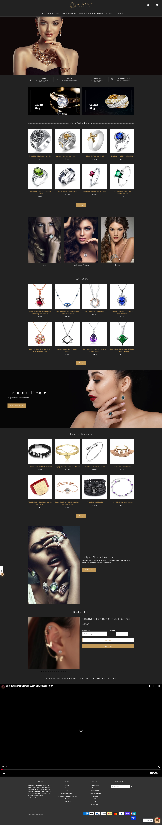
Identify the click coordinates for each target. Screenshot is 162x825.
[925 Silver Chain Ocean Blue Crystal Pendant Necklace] (122, 296)
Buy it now (108, 646)
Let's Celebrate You (121, 50)
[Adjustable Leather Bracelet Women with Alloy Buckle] (40, 487)
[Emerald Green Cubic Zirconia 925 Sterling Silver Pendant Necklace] (122, 334)
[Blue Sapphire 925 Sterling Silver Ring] (122, 141)
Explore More (89, 570)
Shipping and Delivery (94, 793)
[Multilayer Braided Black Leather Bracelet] (40, 451)
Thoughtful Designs (27, 392)
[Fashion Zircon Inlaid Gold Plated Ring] (67, 141)
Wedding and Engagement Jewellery (91, 13)
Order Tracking (94, 785)
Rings (44, 265)
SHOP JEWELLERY (113, 60)
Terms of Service (94, 799)
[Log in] (151, 5)
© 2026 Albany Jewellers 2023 (35, 814)
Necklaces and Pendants (81, 265)
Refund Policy (95, 796)
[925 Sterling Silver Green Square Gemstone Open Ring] (122, 176)
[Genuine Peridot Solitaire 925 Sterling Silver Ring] (40, 176)
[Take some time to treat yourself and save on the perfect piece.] (129, 45)
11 (63, 671)
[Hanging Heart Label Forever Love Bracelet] (67, 451)
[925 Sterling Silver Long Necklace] (94, 296)
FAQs (94, 801)
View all (81, 205)
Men (57, 13)
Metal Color (86, 630)
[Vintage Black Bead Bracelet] (94, 487)
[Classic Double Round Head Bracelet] (94, 451)
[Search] (147, 5)
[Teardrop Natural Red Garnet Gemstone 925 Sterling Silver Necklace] (40, 296)
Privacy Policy (95, 790)
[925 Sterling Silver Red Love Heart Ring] (94, 176)
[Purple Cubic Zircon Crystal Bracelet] (122, 487)
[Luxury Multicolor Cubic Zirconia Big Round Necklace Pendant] (40, 334)
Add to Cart (108, 640)
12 (65, 671)
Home (41, 13)
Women (67, 788)
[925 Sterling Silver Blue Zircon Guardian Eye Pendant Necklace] (67, 296)
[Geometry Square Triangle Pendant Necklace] (67, 334)
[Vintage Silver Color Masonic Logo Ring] (40, 141)
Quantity (113, 630)
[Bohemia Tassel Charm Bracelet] (122, 451)
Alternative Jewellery (69, 13)
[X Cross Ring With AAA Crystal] (94, 141)
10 (61, 671)
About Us (109, 13)
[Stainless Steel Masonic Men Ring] (67, 176)
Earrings (117, 265)
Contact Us (119, 13)
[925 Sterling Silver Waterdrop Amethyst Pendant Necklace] (94, 334)
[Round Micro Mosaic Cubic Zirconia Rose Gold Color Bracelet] (67, 487)
